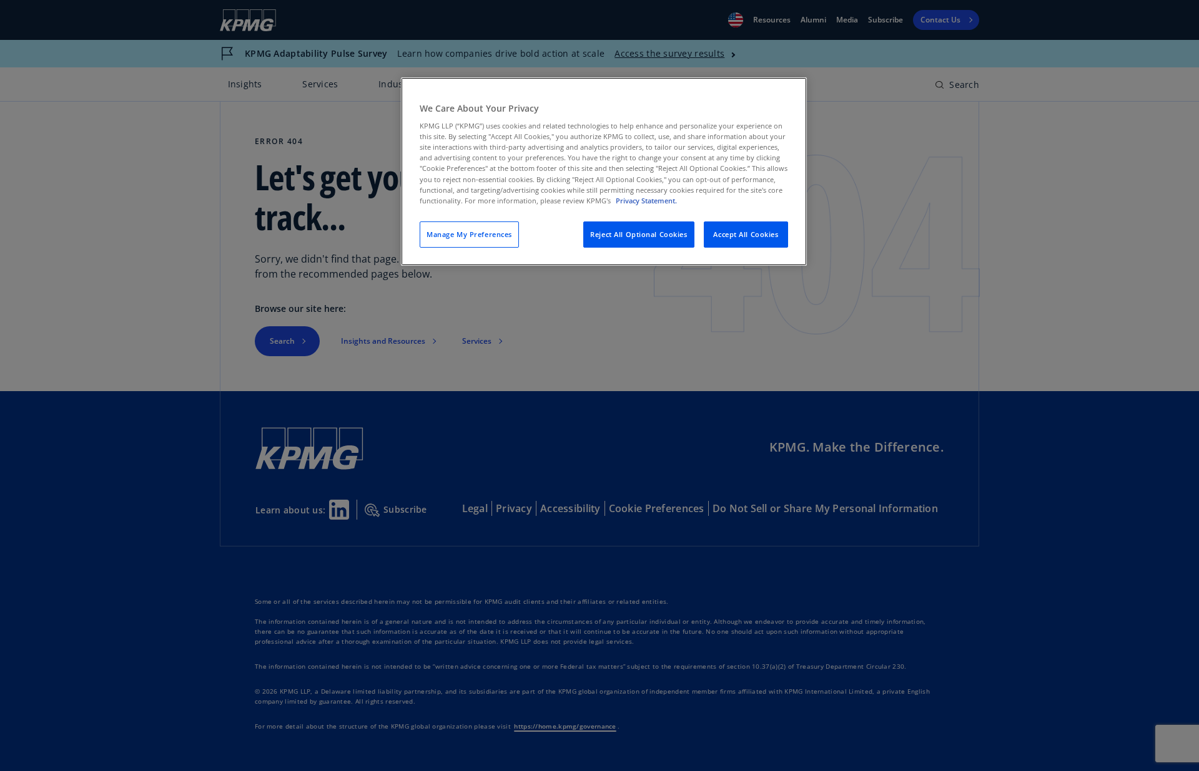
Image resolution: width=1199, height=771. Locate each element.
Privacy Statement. (646, 200)
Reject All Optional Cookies (638, 234)
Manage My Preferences (469, 234)
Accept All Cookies (745, 234)
